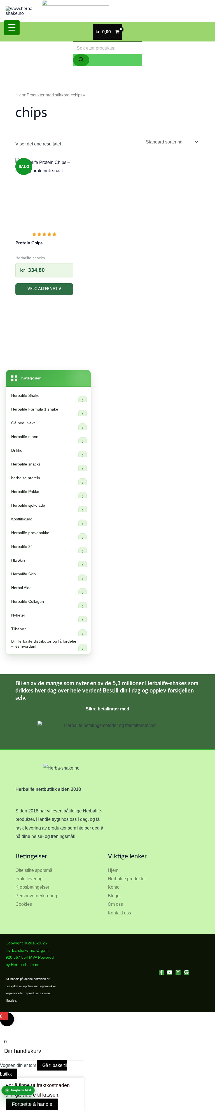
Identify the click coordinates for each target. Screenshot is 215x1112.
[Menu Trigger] (12, 27)
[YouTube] (169, 972)
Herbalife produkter (127, 878)
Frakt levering (29, 878)
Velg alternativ (44, 289)
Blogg (114, 895)
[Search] (81, 60)
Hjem (20, 94)
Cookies (23, 904)
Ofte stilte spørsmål (34, 870)
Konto (114, 886)
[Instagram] (178, 972)
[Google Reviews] (186, 972)
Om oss (115, 904)
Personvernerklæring (36, 895)
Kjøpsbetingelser (32, 886)
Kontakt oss (119, 912)
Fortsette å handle (32, 1104)
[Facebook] (161, 972)
